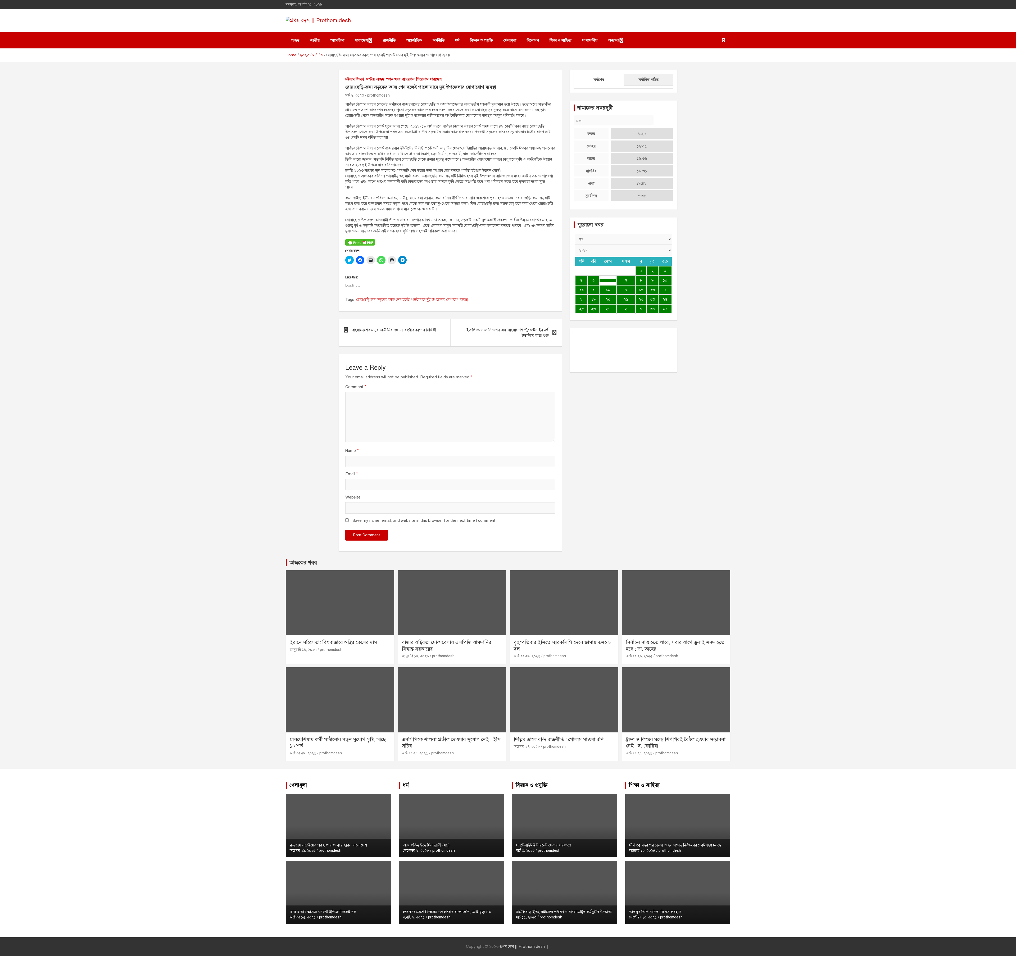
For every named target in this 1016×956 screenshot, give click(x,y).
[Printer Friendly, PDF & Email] (360, 242)
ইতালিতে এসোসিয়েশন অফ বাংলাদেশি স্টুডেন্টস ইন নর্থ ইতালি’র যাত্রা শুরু (507, 333)
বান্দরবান (408, 79)
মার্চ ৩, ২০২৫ (525, 850)
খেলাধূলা (510, 40)
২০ (608, 299)
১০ (665, 280)
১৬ (652, 289)
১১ (581, 289)
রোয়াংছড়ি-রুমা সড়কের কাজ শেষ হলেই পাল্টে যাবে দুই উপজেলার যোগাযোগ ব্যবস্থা (412, 299)
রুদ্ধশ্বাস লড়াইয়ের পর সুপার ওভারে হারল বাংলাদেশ (328, 845)
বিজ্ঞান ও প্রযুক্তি (481, 40)
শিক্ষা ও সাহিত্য (561, 40)
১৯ (593, 299)
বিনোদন (533, 40)
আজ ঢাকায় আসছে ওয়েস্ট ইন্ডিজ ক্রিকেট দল (323, 911)
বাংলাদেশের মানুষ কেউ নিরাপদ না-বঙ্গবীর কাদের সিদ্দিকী (394, 330)
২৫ (581, 308)
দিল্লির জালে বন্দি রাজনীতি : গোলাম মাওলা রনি (559, 739)
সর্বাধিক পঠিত (648, 79)
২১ (626, 299)
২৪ (665, 299)
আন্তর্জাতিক (414, 40)
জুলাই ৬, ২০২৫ (414, 917)
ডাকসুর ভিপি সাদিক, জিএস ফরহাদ (655, 911)
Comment (355, 386)
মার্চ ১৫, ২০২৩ (526, 917)
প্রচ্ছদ (295, 40)
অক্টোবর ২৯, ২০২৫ (527, 656)
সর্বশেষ (598, 79)
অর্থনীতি (438, 40)
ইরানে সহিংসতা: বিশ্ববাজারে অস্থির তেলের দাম (333, 642)
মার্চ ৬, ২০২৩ (354, 95)
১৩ (608, 289)
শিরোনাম (422, 79)
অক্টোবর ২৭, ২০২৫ (415, 753)
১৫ (641, 289)
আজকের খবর (303, 562)
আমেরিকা (337, 40)
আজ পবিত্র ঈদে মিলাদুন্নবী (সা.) (426, 845)
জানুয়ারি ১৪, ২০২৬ (303, 649)
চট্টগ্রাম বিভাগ (354, 79)
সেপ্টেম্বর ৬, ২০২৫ (416, 850)
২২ (641, 299)
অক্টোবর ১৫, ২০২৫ (303, 917)
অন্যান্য (613, 40)
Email (351, 474)
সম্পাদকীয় (589, 40)
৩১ (665, 308)
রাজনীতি (389, 40)
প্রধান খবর (393, 79)
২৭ (608, 308)
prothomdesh (378, 95)
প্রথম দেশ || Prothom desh (522, 946)
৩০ (652, 308)
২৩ (652, 299)
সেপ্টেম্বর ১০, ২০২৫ (643, 917)
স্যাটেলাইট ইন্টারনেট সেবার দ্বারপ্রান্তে (543, 845)
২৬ (593, 308)
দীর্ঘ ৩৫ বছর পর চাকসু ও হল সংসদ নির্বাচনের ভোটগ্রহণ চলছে (675, 845)
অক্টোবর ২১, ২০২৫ (303, 850)
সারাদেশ (361, 40)
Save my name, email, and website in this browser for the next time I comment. (424, 520)
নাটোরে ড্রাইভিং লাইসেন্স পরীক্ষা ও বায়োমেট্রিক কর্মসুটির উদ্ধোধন (564, 911)
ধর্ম (457, 40)
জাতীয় (315, 40)
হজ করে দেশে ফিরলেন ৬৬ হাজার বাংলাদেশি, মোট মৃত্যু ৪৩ (447, 911)
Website (353, 497)
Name (352, 450)
